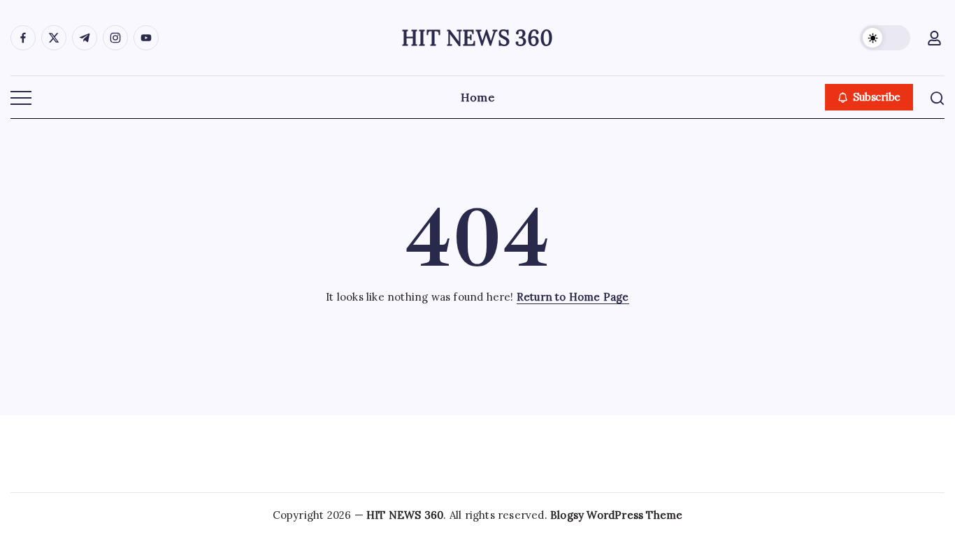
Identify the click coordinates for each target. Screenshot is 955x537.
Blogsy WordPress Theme (616, 515)
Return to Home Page (573, 296)
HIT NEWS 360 (477, 37)
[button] (885, 37)
